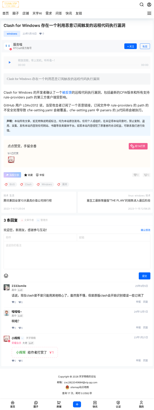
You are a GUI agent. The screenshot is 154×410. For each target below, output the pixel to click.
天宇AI (37, 13)
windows (12, 33)
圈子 (15, 13)
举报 (138, 301)
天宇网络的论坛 (87, 376)
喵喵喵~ (17, 311)
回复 (145, 301)
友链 (79, 13)
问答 (59, 13)
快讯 (69, 13)
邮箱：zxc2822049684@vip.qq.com (77, 382)
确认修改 (145, 230)
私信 (145, 46)
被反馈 (67, 92)
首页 (5, 13)
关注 (131, 46)
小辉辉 (16, 338)
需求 (49, 13)
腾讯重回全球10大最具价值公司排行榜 (28, 200)
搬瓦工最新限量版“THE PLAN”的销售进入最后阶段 (118, 200)
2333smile (19, 285)
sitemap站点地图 (79, 387)
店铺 (25, 13)
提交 (144, 276)
